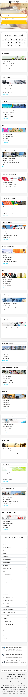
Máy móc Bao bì (6, 404)
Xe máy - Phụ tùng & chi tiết (9, 88)
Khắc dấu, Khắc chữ (7, 430)
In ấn (4, 586)
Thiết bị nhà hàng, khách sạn (9, 63)
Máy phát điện (6, 358)
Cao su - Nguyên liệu (7, 279)
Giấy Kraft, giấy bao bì (8, 160)
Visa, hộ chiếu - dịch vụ (8, 116)
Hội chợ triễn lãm (6, 527)
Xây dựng (6, 440)
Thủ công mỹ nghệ (7, 621)
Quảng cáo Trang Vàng (21, 670)
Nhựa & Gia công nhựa (9, 198)
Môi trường (6, 464)
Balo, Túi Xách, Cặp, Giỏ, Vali (9, 189)
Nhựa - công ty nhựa (7, 206)
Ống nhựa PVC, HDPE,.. (8, 213)
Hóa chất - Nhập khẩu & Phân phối (10, 327)
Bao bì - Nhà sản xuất (7, 134)
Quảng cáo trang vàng (14, 654)
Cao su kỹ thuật (6, 283)
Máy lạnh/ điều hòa (7, 257)
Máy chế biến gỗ (6, 406)
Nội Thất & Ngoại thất (8, 600)
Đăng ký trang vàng (14, 647)
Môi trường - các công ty (8, 473)
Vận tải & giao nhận (8, 488)
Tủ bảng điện (6, 356)
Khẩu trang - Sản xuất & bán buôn (10, 235)
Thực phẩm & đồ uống (8, 624)
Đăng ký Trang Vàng (8, 670)
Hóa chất (5, 319)
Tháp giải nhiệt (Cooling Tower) (10, 261)
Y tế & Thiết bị (6, 615)
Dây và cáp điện (6, 354)
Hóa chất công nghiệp (8, 329)
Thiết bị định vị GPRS (7, 310)
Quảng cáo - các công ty (8, 521)
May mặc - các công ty (8, 376)
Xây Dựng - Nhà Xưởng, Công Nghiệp (11, 453)
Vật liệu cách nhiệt (7, 259)
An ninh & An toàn (7, 541)
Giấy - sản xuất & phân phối (9, 158)
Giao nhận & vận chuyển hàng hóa (10, 501)
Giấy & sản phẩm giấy (9, 150)
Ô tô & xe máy (7, 77)
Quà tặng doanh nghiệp (9, 174)
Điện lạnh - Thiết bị (7, 255)
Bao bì (5, 125)
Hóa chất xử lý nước (7, 332)
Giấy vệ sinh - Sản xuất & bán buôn (11, 162)
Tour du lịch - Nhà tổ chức (8, 112)
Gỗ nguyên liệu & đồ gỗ (8, 580)
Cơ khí (4, 553)
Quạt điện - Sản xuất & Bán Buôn (10, 65)
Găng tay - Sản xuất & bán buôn (10, 233)
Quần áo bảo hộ (6, 237)
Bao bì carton (6, 140)
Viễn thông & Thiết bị (8, 295)
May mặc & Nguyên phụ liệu (10, 367)
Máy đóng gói (6, 402)
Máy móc (5, 392)
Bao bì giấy (5, 164)
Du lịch (5, 101)
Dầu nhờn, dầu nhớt (7, 92)
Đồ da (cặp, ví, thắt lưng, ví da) (9, 184)
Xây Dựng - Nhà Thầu (8, 448)
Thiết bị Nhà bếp (6, 61)
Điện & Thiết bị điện (9, 343)
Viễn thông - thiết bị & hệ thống (10, 303)
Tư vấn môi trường (7, 475)
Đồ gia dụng (7, 53)
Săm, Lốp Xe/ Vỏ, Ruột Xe (8, 90)
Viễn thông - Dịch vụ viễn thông (10, 307)
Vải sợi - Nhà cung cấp (8, 382)
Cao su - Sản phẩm (7, 281)
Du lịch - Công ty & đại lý (8, 110)
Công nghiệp (6, 556)
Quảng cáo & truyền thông (10, 513)
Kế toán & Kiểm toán (7, 426)
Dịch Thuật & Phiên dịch (8, 428)
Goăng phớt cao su (7, 285)
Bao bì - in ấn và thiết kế (8, 136)
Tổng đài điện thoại (7, 305)
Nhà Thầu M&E (6, 455)
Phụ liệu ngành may (7, 380)
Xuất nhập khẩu (6, 638)
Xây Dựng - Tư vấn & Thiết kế (9, 450)
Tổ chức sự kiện (6, 525)
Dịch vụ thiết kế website (14, 661)
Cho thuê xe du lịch (7, 114)
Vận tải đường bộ (6, 499)
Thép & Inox (5, 618)
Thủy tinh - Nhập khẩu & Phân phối (10, 186)
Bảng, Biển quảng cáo (8, 523)
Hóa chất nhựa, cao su (8, 334)
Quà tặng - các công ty (8, 182)
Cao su (5, 271)
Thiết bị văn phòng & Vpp (8, 627)
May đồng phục (6, 378)
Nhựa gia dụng (6, 68)
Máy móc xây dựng (7, 400)
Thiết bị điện (6, 352)
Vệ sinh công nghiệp (7, 479)
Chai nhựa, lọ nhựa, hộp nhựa (9, 209)
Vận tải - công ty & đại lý (8, 497)
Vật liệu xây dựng (6, 630)
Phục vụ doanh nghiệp (9, 416)
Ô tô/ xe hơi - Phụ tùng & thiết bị (10, 85)
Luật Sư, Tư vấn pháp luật (8, 424)
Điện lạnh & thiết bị (9, 246)
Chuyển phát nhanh (7, 503)
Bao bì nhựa (5, 138)
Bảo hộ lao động (7, 222)
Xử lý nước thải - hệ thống (8, 477)
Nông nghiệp (6, 603)
